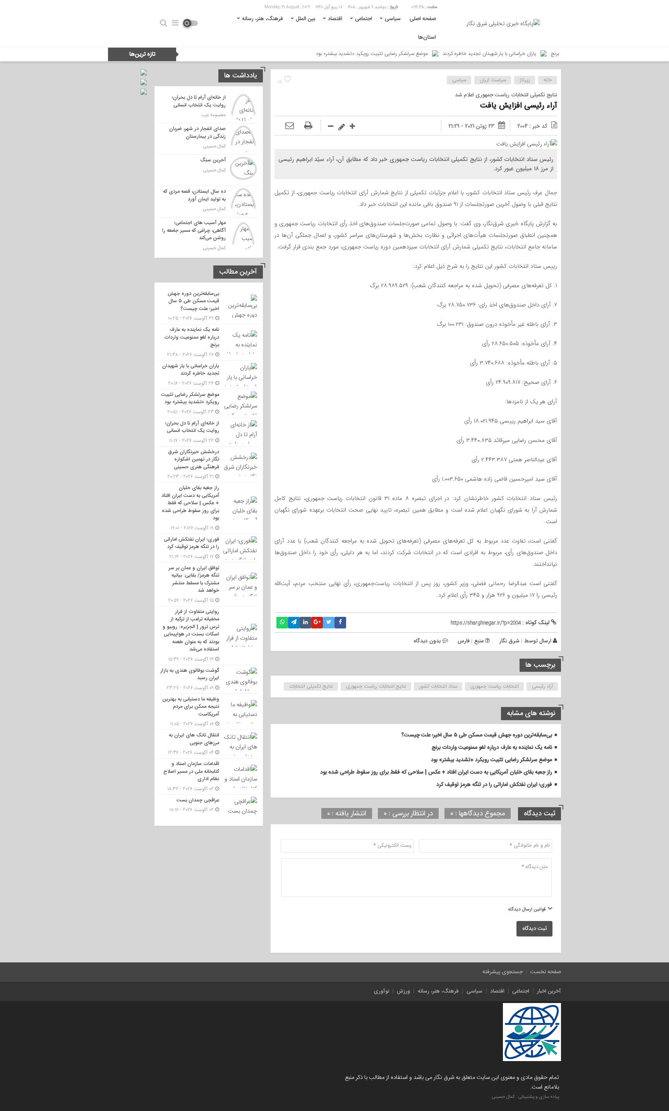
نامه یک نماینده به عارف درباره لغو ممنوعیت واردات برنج (492, 747)
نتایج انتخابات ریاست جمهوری (376, 686)
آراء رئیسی (542, 686)
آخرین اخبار (549, 991)
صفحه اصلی (423, 19)
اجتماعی (363, 19)
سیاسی (393, 19)
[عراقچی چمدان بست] (208, 807)
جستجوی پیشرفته (502, 972)
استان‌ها (427, 37)
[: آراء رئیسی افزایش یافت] (289, 126)
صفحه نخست (545, 972)
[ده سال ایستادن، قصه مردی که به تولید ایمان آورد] (208, 201)
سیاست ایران (493, 80)
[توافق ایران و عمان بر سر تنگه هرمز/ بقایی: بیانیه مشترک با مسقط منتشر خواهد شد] (208, 584)
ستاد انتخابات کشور (438, 686)
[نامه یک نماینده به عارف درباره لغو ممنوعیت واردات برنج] (208, 342)
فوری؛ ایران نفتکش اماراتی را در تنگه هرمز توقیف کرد (494, 784)
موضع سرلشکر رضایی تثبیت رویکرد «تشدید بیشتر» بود (409, 54)
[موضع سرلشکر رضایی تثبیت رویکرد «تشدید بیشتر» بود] (208, 403)
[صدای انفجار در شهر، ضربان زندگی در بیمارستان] (208, 138)
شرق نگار (509, 641)
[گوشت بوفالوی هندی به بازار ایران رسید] (208, 679)
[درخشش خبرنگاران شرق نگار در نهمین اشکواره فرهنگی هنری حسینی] (208, 465)
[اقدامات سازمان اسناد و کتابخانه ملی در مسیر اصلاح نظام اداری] (208, 776)
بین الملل (305, 19)
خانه (548, 80)
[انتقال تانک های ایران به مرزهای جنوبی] (208, 744)
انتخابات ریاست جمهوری (494, 686)
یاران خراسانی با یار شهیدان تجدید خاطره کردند (526, 54)
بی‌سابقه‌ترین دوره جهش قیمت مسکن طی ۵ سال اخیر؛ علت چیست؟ (476, 735)
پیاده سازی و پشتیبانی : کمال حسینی (525, 1097)
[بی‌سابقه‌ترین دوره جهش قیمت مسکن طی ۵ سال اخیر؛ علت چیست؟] (208, 306)
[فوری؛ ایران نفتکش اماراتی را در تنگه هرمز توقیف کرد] (208, 548)
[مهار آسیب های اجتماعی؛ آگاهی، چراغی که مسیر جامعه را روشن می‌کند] (208, 234)
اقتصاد (335, 19)
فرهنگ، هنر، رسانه (262, 19)
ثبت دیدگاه (534, 928)
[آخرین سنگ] (208, 170)
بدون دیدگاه (427, 641)
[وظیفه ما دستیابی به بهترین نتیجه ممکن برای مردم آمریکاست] (208, 712)
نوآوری (381, 991)
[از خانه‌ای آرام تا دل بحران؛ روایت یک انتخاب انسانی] (208, 107)
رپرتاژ (525, 80)
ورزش (403, 991)
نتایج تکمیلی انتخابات (311, 686)
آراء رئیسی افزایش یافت (518, 105)
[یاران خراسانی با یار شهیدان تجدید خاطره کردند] (208, 375)
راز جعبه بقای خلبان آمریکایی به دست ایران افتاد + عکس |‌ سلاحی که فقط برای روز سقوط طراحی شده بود (436, 772)
